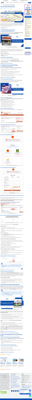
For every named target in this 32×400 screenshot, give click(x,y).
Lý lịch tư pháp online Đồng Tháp (8, 63)
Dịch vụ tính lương (27, 31)
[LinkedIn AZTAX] (18, 391)
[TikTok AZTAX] (16, 391)
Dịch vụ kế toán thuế (27, 18)
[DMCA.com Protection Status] (3, 392)
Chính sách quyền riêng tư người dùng (26, 386)
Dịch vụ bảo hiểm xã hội (14, 379)
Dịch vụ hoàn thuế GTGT (28, 26)
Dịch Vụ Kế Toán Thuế (15, 2)
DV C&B (20, 2)
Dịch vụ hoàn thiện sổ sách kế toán (15, 378)
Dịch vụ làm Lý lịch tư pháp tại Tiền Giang (9, 331)
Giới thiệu (7, 2)
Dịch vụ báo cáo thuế (27, 25)
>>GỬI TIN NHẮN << (24, 393)
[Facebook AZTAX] (11, 391)
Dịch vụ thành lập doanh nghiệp (15, 385)
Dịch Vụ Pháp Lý (10, 2)
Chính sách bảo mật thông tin (26, 387)
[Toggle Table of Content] (6, 28)
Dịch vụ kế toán (13, 375)
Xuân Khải (2, 8)
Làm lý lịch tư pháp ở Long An (8, 77)
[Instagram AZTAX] (14, 391)
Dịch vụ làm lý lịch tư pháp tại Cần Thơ (9, 352)
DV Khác (22, 2)
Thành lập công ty (27, 32)
